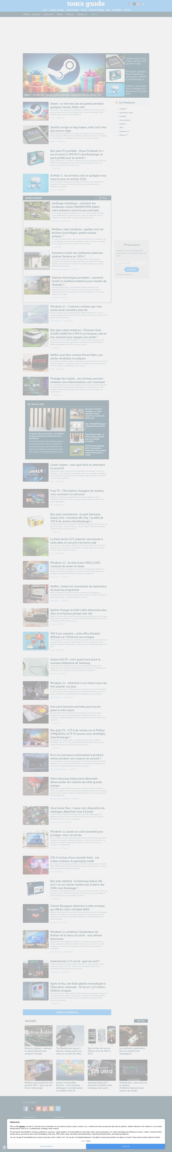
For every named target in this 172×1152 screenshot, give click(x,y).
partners (22, 1126)
